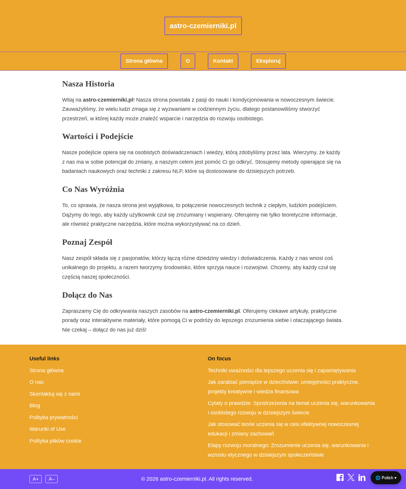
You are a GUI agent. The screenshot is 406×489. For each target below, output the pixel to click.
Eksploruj (268, 61)
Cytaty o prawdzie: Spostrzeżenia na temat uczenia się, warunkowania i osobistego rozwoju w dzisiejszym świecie (291, 408)
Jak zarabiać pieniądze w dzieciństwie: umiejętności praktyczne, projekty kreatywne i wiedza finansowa (283, 387)
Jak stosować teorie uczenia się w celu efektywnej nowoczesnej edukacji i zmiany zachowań (283, 429)
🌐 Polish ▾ (385, 477)
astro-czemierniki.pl (203, 26)
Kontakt (223, 61)
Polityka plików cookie (55, 441)
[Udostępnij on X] (351, 479)
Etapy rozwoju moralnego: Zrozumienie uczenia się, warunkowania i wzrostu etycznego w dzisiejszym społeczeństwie (288, 450)
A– (52, 479)
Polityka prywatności (53, 417)
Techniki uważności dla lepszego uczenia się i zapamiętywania (282, 370)
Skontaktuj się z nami (54, 394)
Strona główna (144, 61)
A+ (36, 479)
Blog (34, 405)
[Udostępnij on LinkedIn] (362, 479)
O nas (36, 382)
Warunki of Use (47, 429)
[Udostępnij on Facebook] (340, 479)
